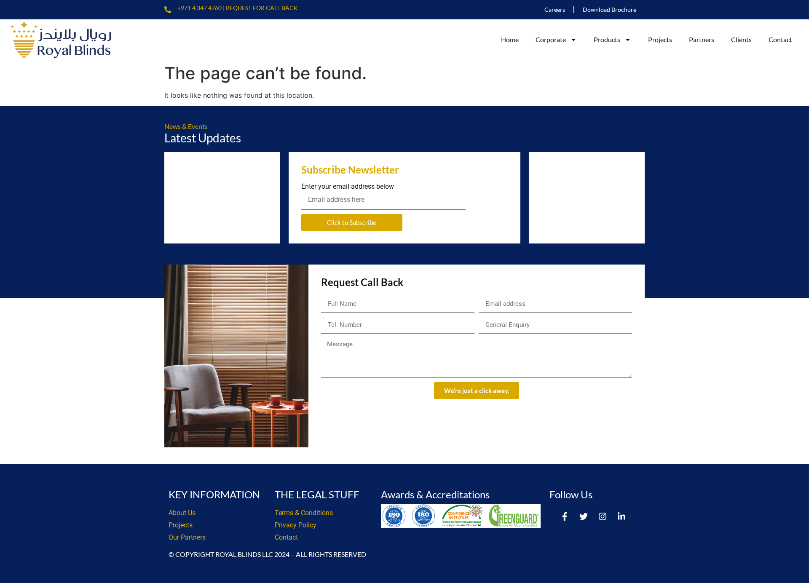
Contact (780, 39)
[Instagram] (602, 516)
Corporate (551, 39)
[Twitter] (583, 516)
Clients (741, 39)
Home (510, 39)
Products (607, 39)
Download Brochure (609, 9)
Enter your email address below (347, 186)
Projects (660, 39)
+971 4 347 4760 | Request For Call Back (237, 7)
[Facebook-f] (564, 516)
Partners (701, 39)
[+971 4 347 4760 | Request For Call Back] (167, 9)
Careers (554, 9)
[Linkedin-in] (621, 516)
